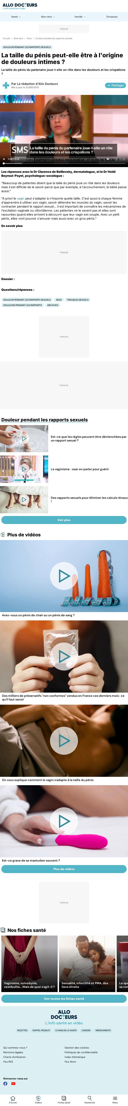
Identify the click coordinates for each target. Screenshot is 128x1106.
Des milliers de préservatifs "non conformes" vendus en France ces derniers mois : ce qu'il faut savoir (63, 697)
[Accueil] (64, 1017)
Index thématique (75, 1057)
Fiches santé (64, 1102)
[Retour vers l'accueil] (64, 6)
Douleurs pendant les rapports (22, 305)
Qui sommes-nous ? (15, 1047)
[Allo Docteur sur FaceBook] (5, 1083)
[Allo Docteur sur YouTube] (13, 1083)
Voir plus (64, 520)
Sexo (29, 38)
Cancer (86, 1030)
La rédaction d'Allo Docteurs (37, 84)
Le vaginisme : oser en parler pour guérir (80, 469)
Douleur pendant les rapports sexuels (54, 38)
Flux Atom (70, 1061)
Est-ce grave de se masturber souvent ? (31, 861)
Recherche (89, 1102)
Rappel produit (41, 1030)
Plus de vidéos (24, 534)
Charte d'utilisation (14, 1057)
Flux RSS (8, 1061)
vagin (20, 198)
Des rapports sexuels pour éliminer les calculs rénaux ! (89, 499)
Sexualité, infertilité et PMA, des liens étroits (85, 985)
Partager (118, 85)
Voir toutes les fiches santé (64, 999)
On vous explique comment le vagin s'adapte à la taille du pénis (48, 780)
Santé (14, 16)
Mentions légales (13, 1052)
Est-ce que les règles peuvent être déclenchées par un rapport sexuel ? (88, 438)
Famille (78, 16)
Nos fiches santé (27, 930)
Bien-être (46, 16)
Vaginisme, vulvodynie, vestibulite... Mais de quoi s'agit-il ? (29, 985)
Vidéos (38, 1102)
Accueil (6, 38)
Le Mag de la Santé (65, 1030)
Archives (52, 305)
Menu (115, 1102)
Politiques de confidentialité (81, 1052)
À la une (13, 1102)
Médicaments (103, 1030)
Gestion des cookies (77, 1047)
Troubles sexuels (77, 299)
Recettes (22, 1030)
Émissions (112, 16)
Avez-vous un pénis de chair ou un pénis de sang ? (38, 615)
